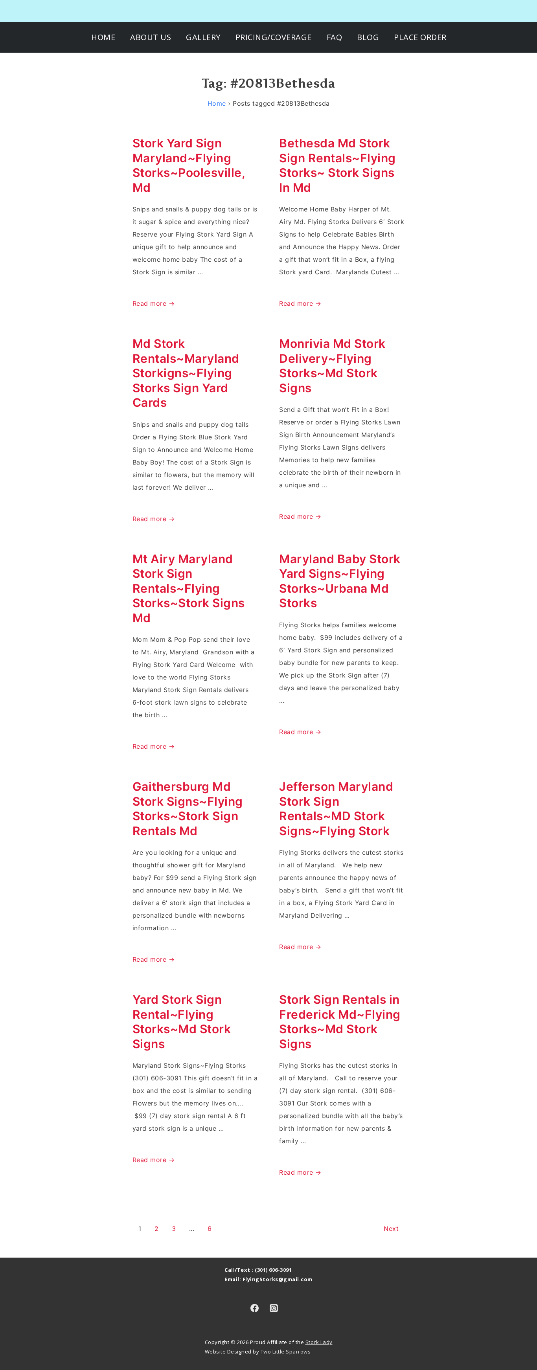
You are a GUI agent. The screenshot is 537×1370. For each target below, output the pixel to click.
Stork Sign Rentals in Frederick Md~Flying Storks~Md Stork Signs (340, 1021)
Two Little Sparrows (286, 1351)
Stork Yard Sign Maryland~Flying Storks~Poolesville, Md (188, 165)
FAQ (334, 37)
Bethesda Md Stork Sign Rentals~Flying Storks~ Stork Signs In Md (337, 165)
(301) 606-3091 (273, 1269)
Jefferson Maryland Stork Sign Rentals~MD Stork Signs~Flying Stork (336, 808)
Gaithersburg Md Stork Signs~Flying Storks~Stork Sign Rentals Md (187, 808)
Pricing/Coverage (273, 37)
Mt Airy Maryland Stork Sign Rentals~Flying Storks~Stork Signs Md (188, 588)
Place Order (420, 37)
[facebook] (254, 1308)
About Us (150, 37)
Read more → (153, 303)
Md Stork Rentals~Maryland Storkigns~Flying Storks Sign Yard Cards (185, 373)
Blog (368, 37)
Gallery (203, 37)
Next (391, 1228)
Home (103, 37)
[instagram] (274, 1308)
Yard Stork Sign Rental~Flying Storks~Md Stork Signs (181, 1021)
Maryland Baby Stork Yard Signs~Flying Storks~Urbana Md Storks (340, 581)
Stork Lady (319, 1342)
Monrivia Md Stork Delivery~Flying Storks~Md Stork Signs (332, 365)
